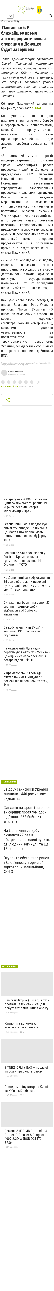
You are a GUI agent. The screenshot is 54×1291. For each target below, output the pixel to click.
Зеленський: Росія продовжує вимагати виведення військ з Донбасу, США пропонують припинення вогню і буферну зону (25, 532)
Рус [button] (10, 16)
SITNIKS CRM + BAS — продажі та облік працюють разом (26, 1070)
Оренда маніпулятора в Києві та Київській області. (26, 1089)
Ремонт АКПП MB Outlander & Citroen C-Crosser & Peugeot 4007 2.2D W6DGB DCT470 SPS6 (26, 1137)
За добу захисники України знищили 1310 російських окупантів (23, 631)
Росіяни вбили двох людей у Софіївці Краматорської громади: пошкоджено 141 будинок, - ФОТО (24, 559)
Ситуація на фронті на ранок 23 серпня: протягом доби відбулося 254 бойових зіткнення (26, 608)
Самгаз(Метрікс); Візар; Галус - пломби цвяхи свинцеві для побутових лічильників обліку (27, 1004)
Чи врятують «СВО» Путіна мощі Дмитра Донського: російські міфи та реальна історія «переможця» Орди (26, 505)
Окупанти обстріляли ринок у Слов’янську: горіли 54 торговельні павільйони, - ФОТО (26, 865)
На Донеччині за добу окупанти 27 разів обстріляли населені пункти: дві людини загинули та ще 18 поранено (26, 839)
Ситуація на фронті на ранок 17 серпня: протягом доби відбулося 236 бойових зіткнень (27, 814)
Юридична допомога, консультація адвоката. (22, 1025)
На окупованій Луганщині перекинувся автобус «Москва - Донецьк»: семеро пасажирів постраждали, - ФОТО (26, 654)
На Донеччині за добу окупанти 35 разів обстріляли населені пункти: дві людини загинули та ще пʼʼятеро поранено (27, 583)
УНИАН (37, 108)
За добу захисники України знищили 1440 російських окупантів (25, 794)
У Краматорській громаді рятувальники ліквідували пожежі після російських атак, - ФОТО (26, 679)
